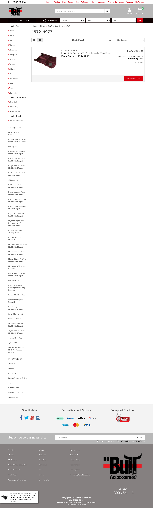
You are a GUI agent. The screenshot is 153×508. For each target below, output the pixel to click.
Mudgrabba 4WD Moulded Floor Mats (17, 267)
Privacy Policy (139, 441)
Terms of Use (74, 454)
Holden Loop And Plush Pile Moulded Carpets (16, 185)
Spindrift (13, 93)
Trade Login (112, 2)
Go (140, 20)
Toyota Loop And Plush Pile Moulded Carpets (16, 331)
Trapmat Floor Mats (15, 338)
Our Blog (42, 459)
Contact (70, 2)
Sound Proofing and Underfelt (15, 300)
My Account (102, 2)
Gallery (93, 2)
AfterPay (57, 2)
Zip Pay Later (140, 2)
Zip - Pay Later (13, 397)
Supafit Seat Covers (15, 318)
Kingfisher (14, 78)
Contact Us (12, 373)
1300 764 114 (18, 2)
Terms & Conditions (124, 441)
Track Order (12, 475)
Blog (64, 2)
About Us (11, 363)
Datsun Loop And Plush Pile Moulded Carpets (16, 159)
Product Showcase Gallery (17, 378)
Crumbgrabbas (13, 146)
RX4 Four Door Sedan (55, 26)
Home (35, 26)
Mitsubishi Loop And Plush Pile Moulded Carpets (17, 260)
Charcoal (13, 59)
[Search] (107, 11)
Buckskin (13, 50)
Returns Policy (13, 387)
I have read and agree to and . (122, 441)
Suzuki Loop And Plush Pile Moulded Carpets (16, 324)
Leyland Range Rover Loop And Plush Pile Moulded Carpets (16, 223)
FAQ (77, 2)
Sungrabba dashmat (15, 314)
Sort (110, 40)
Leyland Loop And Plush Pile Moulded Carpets (16, 214)
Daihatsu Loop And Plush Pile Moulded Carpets (17, 152)
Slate (12, 88)
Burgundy (13, 54)
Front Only (14, 106)
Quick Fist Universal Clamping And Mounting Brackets (16, 287)
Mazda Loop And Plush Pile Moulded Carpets (16, 252)
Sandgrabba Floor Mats (16, 295)
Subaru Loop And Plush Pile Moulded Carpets (16, 307)
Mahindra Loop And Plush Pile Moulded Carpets (17, 245)
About (48, 2)
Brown (12, 45)
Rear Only (13, 102)
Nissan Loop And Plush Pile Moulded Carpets (16, 274)
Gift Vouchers (13, 180)
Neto (84, 504)
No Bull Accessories (17, 120)
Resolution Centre (14, 470)
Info (141, 58)
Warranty (129, 2)
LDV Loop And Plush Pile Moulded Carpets (17, 207)
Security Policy (75, 470)
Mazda (42, 26)
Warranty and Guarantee (17, 392)
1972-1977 (70, 26)
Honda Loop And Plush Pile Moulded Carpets (16, 193)
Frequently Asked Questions (80, 475)
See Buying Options (133, 78)
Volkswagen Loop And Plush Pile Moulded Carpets (16, 349)
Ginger (12, 69)
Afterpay (11, 368)
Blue (12, 40)
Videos (121, 2)
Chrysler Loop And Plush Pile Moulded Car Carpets (17, 140)
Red (11, 83)
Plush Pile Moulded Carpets (15, 133)
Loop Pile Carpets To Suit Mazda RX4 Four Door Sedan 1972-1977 (86, 54)
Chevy (12, 64)
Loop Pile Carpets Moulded (14, 238)
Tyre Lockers (12, 342)
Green (12, 73)
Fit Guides (84, 2)
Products (22, 20)
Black (12, 35)
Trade (10, 383)
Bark (12, 30)
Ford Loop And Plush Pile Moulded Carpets (17, 174)
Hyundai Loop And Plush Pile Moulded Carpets (17, 200)
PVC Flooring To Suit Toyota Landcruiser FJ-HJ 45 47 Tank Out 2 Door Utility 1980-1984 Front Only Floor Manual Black (23, 497)
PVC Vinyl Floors (14, 280)
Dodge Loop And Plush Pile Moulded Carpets (16, 166)
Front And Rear (15, 111)
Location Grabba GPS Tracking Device (15, 231)
